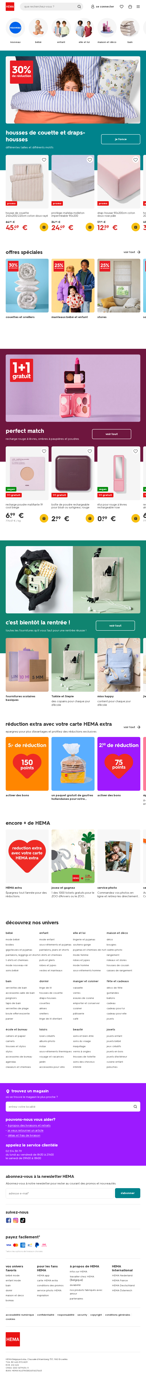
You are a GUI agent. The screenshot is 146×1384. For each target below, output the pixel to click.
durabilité (75, 1285)
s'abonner (128, 1193)
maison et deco (15, 1295)
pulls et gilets (47, 960)
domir (9, 1290)
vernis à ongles (82, 1051)
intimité (77, 1066)
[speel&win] (72, 864)
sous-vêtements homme (87, 970)
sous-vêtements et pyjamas (55, 944)
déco (110, 939)
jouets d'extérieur (117, 1056)
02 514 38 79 (14, 1151)
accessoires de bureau (19, 1056)
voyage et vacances (51, 1056)
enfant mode (13, 1280)
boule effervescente (18, 1013)
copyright (96, 1314)
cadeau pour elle (117, 1013)
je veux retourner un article (25, 1130)
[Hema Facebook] (8, 1220)
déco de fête (114, 987)
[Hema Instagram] (15, 1220)
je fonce (73, 110)
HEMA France (120, 1280)
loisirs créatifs (47, 1036)
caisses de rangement (119, 970)
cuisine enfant (115, 1061)
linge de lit (45, 987)
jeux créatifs (114, 1046)
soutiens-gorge (82, 944)
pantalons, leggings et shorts (22, 954)
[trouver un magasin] (135, 1106)
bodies (10, 944)
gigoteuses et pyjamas (19, 949)
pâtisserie (78, 1013)
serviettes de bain (16, 987)
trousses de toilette (84, 1056)
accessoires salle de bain (20, 992)
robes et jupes (47, 965)
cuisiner (77, 1008)
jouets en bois (115, 1051)
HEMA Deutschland (123, 1285)
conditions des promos (50, 1285)
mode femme (80, 954)
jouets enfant (114, 1036)
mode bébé (13, 939)
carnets (10, 1041)
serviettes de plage (17, 1008)
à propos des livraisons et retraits (29, 1125)
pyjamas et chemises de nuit (89, 949)
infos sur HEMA (78, 1271)
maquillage (79, 1046)
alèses (43, 1008)
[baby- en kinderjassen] (72, 289)
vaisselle (78, 987)
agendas (11, 1061)
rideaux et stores (116, 960)
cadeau (111, 1003)
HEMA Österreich (122, 1290)
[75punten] (118, 771)
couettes (44, 1003)
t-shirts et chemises (17, 960)
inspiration (43, 1295)
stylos (9, 1051)
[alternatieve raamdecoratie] (118, 289)
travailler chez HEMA (82, 1276)
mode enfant (46, 939)
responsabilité (65, 1314)
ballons (111, 998)
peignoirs (11, 998)
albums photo (47, 1041)
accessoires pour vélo (52, 1066)
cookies (10, 1319)
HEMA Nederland (122, 1275)
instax (42, 1046)
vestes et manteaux (50, 970)
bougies (111, 944)
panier (9, 1018)
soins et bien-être (83, 1036)
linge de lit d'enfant (50, 1018)
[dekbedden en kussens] (27, 289)
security (82, 1314)
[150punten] (27, 771)
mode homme (81, 965)
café (75, 1018)
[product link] (27, 182)
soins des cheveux (84, 1061)
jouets (110, 1018)
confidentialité (45, 1314)
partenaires (76, 1298)
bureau (10, 1300)
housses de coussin (118, 965)
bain (8, 1285)
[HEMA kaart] (27, 864)
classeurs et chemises (18, 1066)
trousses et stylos (16, 1046)
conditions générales (117, 1314)
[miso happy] (118, 672)
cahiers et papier (16, 1036)
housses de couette (51, 992)
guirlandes (113, 992)
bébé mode (13, 1275)
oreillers (43, 1013)
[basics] (27, 672)
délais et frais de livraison (24, 1135)
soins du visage (82, 1041)
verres (76, 992)
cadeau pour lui (116, 1008)
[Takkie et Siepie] (72, 672)
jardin (42, 1061)
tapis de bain (13, 1003)
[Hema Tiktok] (22, 1220)
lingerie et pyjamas (84, 939)
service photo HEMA (49, 1290)
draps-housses (47, 998)
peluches (112, 1066)
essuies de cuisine (83, 998)
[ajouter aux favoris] (44, 159)
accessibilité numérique (20, 1314)
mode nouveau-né (17, 965)
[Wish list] (121, 6)
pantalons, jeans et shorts (54, 949)
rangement (113, 954)
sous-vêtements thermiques (55, 1051)
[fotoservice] (118, 864)
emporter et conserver (86, 1003)
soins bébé (12, 970)
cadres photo (114, 949)
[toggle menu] (138, 6)
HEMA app (43, 1275)
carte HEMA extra (47, 1280)
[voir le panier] (130, 6)
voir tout (73, 405)
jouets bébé (114, 1041)
